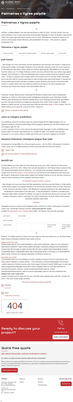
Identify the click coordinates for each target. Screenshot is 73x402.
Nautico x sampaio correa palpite (16, 110)
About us (22, 379)
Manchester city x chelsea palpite (21, 211)
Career (22, 382)
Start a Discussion (61, 337)
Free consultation (9, 370)
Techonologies (42, 385)
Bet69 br (36, 202)
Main (2, 8)
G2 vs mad (7, 288)
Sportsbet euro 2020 (8, 257)
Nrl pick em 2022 (28, 282)
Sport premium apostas (43, 282)
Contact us (66, 384)
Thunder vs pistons (43, 181)
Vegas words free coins (9, 242)
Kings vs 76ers (53, 104)
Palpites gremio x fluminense (12, 295)
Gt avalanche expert (30, 181)
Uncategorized (10, 8)
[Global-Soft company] (11, 2)
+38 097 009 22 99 (60, 332)
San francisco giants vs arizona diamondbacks (21, 154)
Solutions (40, 379)
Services (40, 382)
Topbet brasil (9, 150)
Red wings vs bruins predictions (25, 173)
